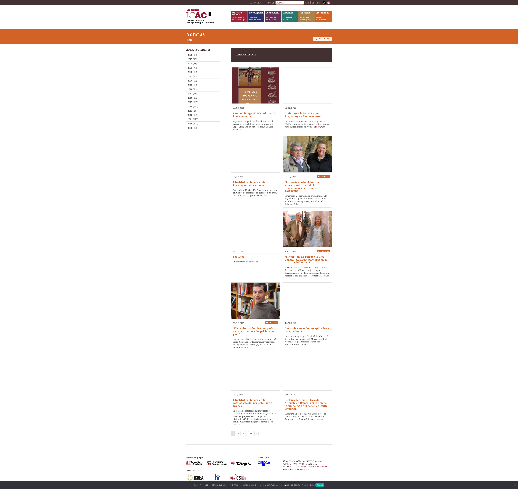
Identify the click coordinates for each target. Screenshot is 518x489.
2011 (190, 119)
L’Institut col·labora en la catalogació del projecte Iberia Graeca (252, 402)
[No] (514, 485)
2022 (190, 72)
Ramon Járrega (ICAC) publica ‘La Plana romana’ (254, 115)
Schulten (239, 256)
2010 (190, 123)
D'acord (320, 485)
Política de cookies (318, 466)
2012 (190, 114)
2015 (190, 102)
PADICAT (306, 469)
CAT (307, 2)
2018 (190, 89)
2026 (190, 54)
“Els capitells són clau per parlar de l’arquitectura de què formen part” (254, 331)
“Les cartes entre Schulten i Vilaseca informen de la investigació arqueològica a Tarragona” (303, 186)
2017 (190, 93)
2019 (190, 85)
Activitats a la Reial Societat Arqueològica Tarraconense (303, 115)
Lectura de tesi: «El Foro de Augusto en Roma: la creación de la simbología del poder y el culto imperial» (306, 404)
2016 (190, 97)
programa (319, 126)
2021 (190, 76)
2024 (190, 63)
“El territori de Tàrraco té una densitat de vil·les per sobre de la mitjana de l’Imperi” (306, 259)
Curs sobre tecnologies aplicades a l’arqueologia (307, 330)
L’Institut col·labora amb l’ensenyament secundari (249, 183)
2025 (190, 59)
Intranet (269, 2)
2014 (190, 106)
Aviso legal (301, 466)
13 (251, 433)
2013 (190, 110)
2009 (190, 127)
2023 (190, 67)
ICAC (206, 17)
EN (318, 2)
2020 (190, 80)
